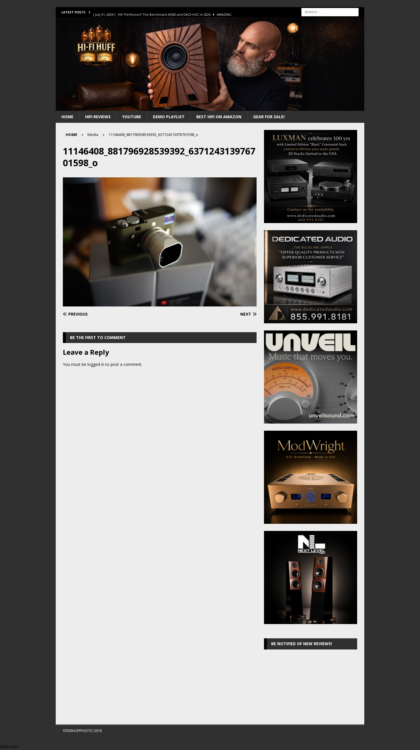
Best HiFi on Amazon (218, 116)
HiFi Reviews (98, 116)
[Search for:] (330, 11)
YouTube (131, 116)
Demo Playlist (169, 116)
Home (67, 116)
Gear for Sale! (269, 116)
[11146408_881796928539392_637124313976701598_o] (160, 303)
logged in (95, 364)
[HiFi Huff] (210, 107)
